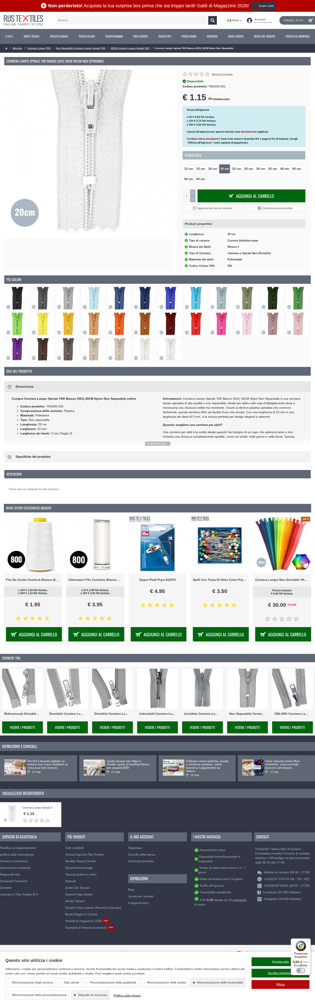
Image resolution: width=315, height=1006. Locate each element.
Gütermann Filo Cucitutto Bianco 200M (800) (95, 579)
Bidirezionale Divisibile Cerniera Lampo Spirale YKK (22, 713)
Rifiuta (280, 984)
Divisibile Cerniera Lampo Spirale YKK (112, 713)
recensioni (239, 900)
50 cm (188, 179)
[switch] (301, 970)
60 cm (200, 179)
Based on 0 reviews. (222, 74)
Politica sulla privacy (127, 995)
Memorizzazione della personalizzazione (39, 995)
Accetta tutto (280, 961)
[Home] (6, 48)
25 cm (248, 168)
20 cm (224, 168)
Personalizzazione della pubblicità (113, 982)
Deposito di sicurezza (92, 995)
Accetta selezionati (280, 973)
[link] (9, 36)
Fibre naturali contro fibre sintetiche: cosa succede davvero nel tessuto (282, 764)
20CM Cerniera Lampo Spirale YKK (130, 48)
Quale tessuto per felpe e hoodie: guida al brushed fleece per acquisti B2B (128, 764)
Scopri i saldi (266, 6)
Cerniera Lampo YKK (39, 48)
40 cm (284, 168)
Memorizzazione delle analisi (166, 982)
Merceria (17, 48)
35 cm (272, 168)
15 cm (200, 168)
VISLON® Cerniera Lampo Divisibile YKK (292, 713)
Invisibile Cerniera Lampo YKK (202, 713)
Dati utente (71, 982)
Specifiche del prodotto (33, 456)
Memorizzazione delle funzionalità (220, 982)
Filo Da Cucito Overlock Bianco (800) (33, 579)
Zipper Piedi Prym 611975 (157, 579)
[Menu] (308, 941)
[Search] (212, 20)
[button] (213, 208)
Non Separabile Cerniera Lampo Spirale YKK (81, 48)
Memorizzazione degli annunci (32, 982)
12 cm (188, 168)
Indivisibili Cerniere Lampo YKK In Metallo (157, 713)
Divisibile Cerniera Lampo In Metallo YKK (67, 713)
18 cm (212, 168)
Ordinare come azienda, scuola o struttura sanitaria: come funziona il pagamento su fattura (207, 766)
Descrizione (24, 386)
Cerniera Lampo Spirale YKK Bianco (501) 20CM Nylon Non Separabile (39, 807)
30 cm (260, 168)
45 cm (296, 168)
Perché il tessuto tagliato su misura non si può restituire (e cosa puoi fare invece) (47, 764)
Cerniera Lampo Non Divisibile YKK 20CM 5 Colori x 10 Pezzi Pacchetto (282, 579)
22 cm (236, 168)
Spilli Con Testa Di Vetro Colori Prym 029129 (220, 579)
